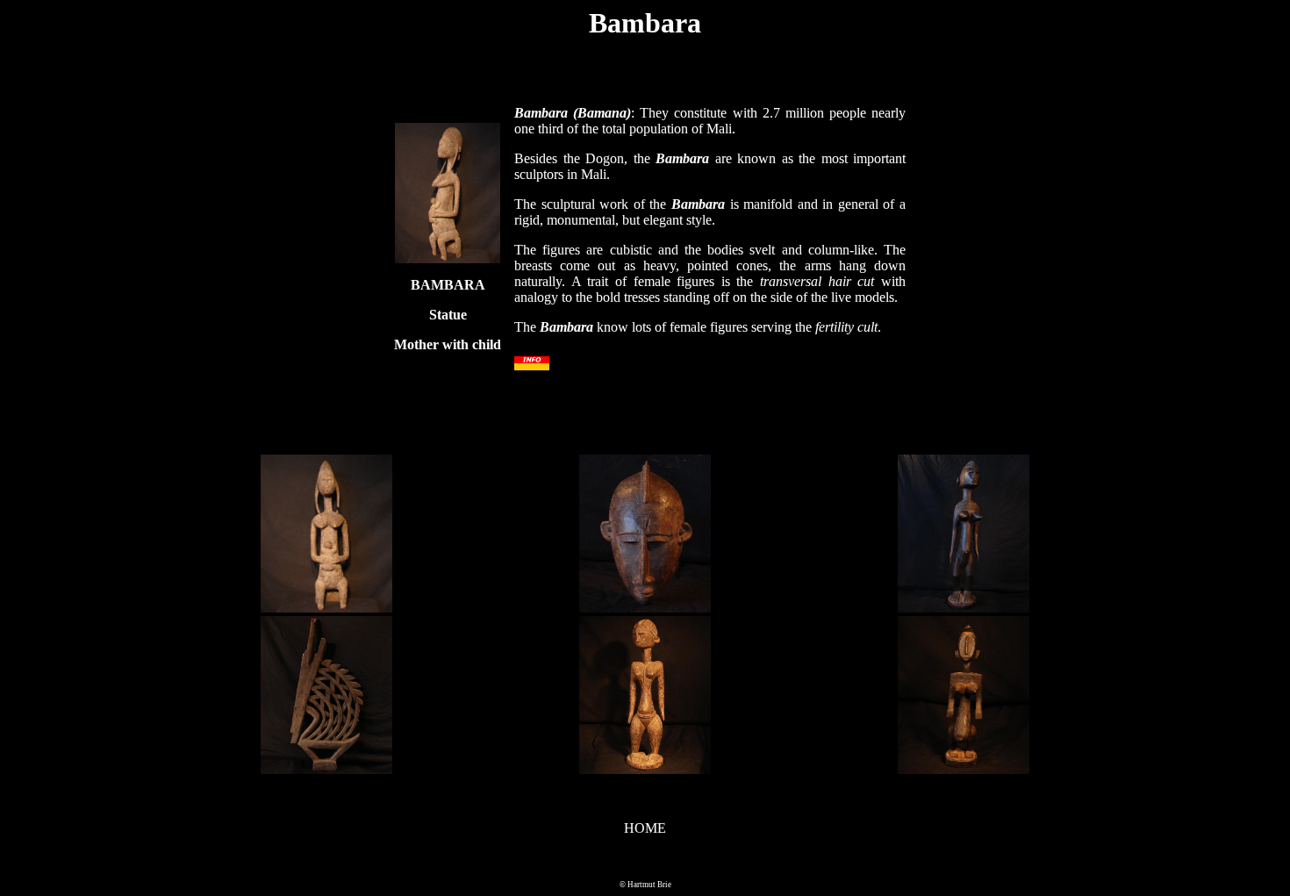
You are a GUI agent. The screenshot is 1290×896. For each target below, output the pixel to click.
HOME (645, 828)
